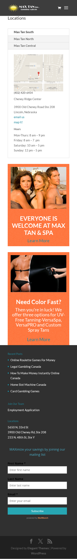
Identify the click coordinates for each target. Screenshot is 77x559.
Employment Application (23, 410)
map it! (18, 122)
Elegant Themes (38, 548)
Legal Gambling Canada (25, 366)
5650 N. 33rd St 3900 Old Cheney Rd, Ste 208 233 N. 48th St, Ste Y (27, 432)
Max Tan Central (25, 45)
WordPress (38, 553)
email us (19, 117)
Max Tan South (24, 32)
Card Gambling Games (24, 391)
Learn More (38, 240)
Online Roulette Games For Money (32, 360)
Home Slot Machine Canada (28, 384)
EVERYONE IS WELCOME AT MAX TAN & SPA (38, 225)
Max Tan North (24, 39)
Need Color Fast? (38, 301)
